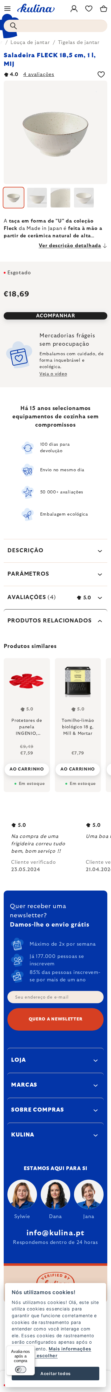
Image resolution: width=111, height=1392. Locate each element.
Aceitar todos (55, 1373)
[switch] (20, 1369)
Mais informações (70, 1348)
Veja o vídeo (53, 374)
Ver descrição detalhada (70, 245)
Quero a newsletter (56, 1019)
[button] (27, 764)
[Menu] (7, 8)
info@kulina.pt (56, 1233)
